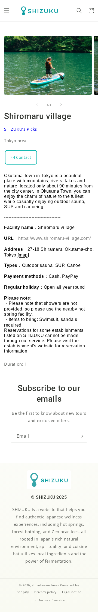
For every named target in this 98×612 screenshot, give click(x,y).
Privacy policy (45, 592)
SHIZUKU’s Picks (20, 129)
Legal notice (71, 592)
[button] (7, 11)
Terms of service (52, 600)
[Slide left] (37, 105)
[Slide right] (61, 105)
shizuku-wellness (45, 585)
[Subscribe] (81, 436)
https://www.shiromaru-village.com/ (54, 238)
